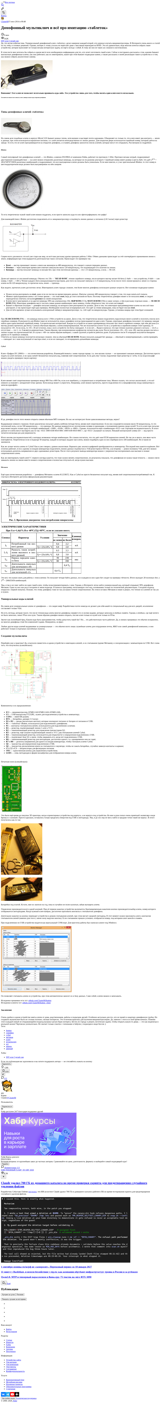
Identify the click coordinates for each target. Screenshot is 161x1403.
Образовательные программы (18, 1387)
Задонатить (6, 1064)
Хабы (8, 1345)
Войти (9, 1329)
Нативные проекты (14, 1384)
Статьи (9, 1340)
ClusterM (4, 21)
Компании (10, 1347)
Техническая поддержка (26, 1398)
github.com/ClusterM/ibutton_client (36, 1003)
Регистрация (11, 1331)
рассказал (32, 1192)
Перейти (5, 1164)
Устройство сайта (13, 1360)
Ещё (9, 1283)
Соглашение (11, 1369)
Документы (11, 1367)
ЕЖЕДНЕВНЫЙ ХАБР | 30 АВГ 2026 (17, 1170)
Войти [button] (4, 16)
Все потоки (10, 2)
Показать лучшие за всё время (14, 1299)
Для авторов (11, 1362)
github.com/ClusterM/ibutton (39, 1000)
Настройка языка (8, 1398)
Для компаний (12, 1364)
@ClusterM (11, 1098)
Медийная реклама (14, 1382)
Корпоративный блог (15, 1380)
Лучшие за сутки (8, 1295)
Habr (15, 1401)
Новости (9, 1342)
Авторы (9, 1349)
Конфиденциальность (15, 1371)
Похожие (20, 1295)
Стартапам (10, 1389)
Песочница (11, 1351)
